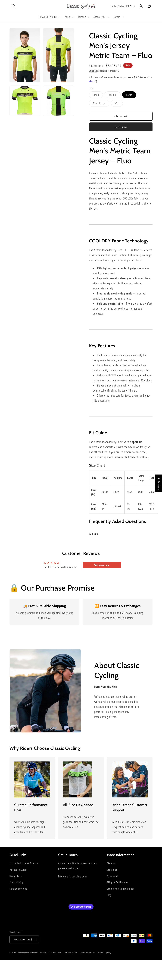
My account (112, 875)
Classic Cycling (23, 952)
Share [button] (95, 533)
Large (129, 94)
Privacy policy (71, 952)
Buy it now (121, 127)
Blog (109, 894)
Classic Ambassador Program (23, 863)
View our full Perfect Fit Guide (132, 457)
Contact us (112, 869)
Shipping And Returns (117, 882)
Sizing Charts (15, 875)
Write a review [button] (101, 564)
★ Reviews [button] (159, 483)
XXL (119, 104)
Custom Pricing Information (120, 888)
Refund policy (56, 952)
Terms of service (87, 952)
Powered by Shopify (38, 952)
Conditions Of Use (18, 888)
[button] (13, 6)
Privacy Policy (16, 882)
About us (111, 863)
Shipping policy (104, 952)
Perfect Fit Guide (17, 869)
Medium (115, 95)
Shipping (93, 70)
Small (98, 95)
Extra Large (101, 104)
